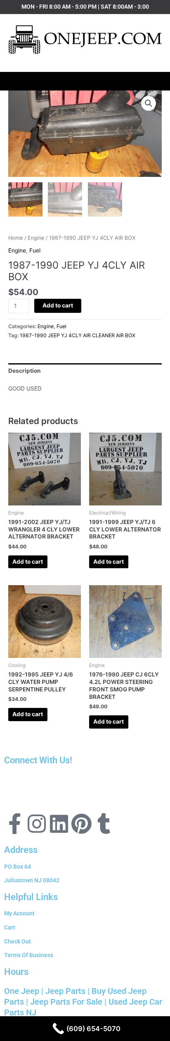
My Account (19, 913)
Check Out (17, 941)
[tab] (85, 370)
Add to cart (57, 305)
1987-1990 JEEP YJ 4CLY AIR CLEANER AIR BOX (77, 335)
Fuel (34, 250)
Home (15, 238)
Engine (36, 238)
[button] (85, 79)
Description (24, 370)
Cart (9, 927)
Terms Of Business (28, 955)
